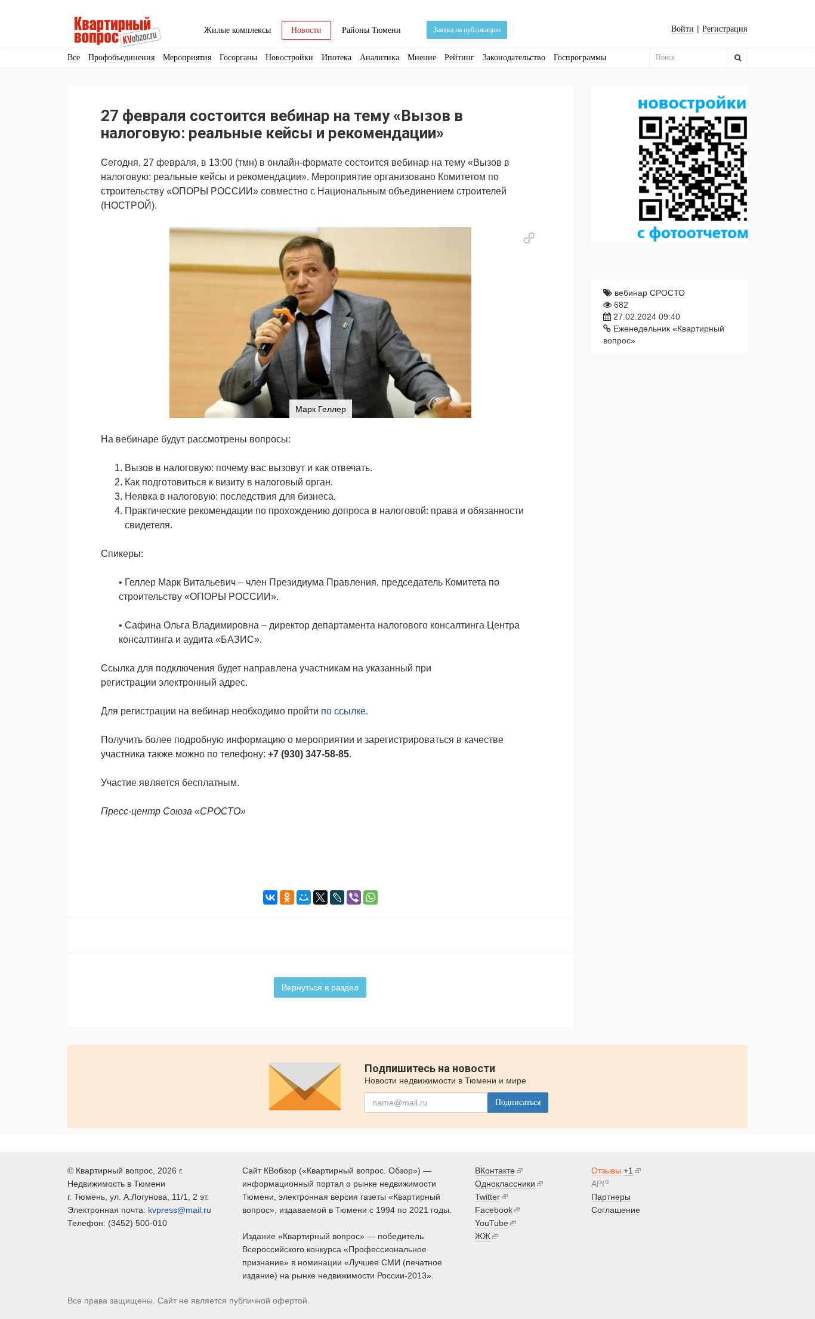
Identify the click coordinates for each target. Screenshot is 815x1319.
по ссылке (343, 711)
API (597, 1183)
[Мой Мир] (304, 897)
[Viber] (354, 897)
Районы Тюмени (371, 30)
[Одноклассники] (287, 897)
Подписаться (518, 1102)
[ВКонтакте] (270, 897)
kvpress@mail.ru (179, 1210)
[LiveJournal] (337, 897)
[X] (320, 897)
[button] (529, 237)
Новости (306, 30)
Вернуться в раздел (320, 987)
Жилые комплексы (237, 30)
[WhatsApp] (370, 897)
